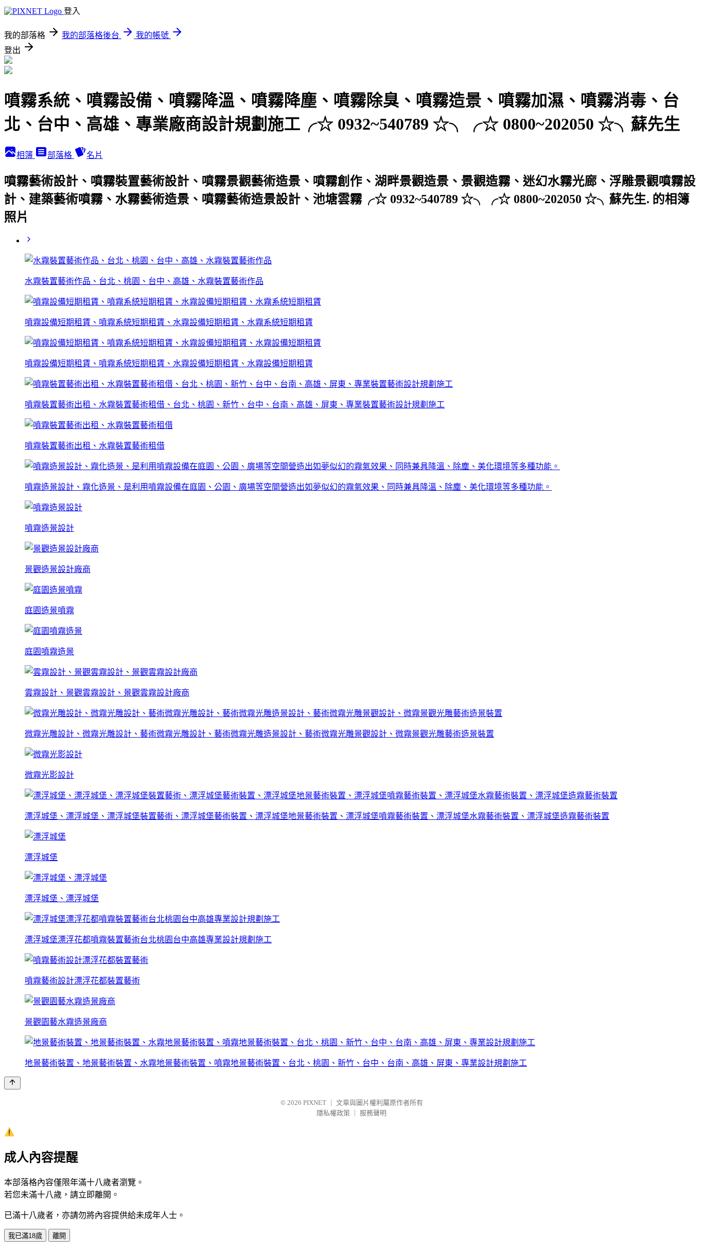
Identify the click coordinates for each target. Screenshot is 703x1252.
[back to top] (12, 1083)
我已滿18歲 (25, 1236)
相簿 (25, 155)
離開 (59, 1236)
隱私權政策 (333, 1113)
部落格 (60, 155)
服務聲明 (373, 1113)
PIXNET (314, 1102)
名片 (94, 155)
